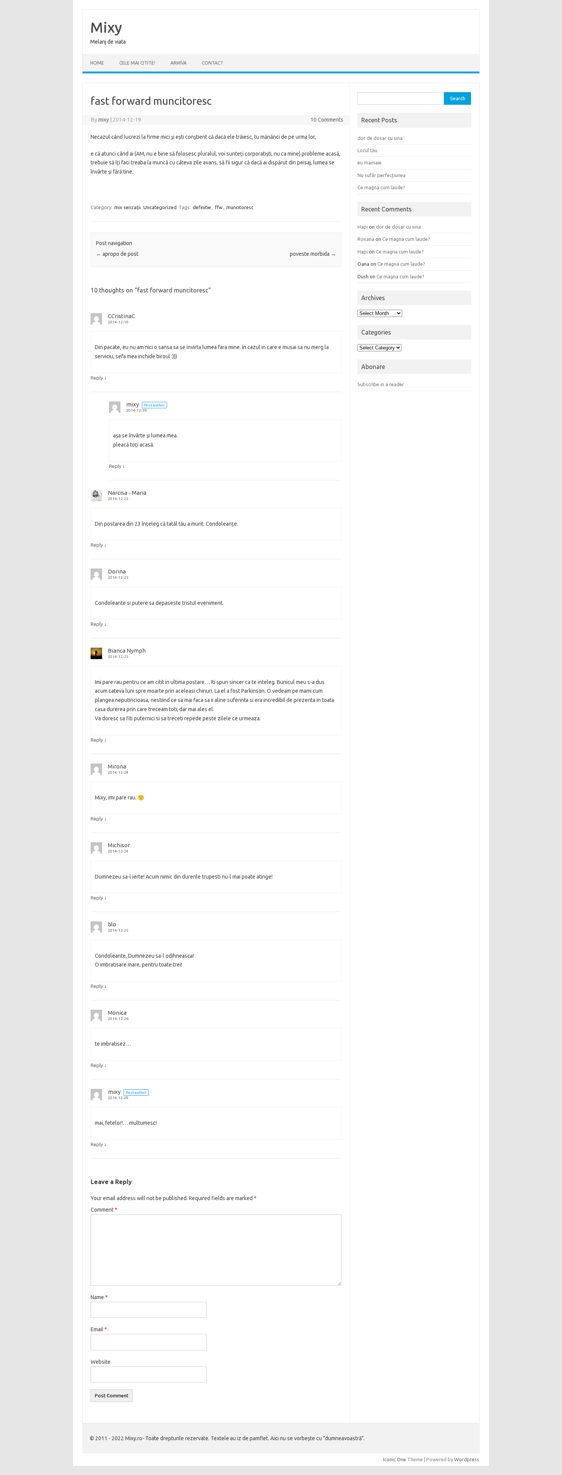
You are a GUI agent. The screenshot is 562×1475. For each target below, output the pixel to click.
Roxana (365, 239)
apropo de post (117, 254)
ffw (219, 207)
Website (100, 1362)
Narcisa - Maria (127, 492)
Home (97, 62)
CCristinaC (121, 316)
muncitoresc (239, 207)
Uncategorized (160, 207)
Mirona (117, 766)
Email (99, 1329)
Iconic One (394, 1459)
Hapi (362, 226)
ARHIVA (179, 62)
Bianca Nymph (127, 650)
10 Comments (326, 120)
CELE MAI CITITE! (137, 62)
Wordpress (466, 1459)
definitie (202, 207)
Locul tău (367, 150)
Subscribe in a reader (380, 384)
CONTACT (212, 62)
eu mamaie (369, 162)
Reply (97, 377)
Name (99, 1297)
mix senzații (127, 207)
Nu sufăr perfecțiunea (381, 175)
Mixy (106, 27)
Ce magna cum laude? (381, 187)
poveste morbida (313, 254)
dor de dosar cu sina (380, 138)
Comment (104, 1210)
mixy (103, 120)
